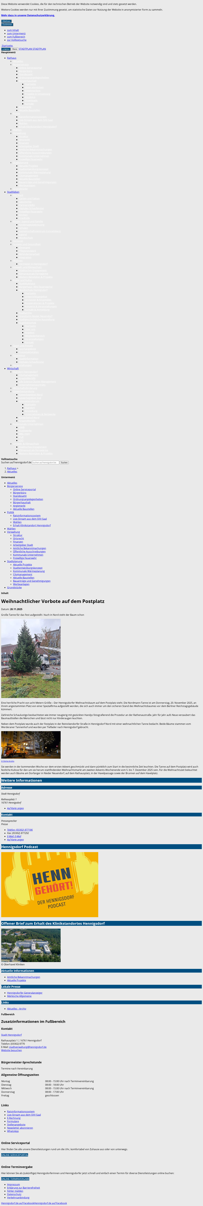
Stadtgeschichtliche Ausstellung (37, 319)
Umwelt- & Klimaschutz (26, 443)
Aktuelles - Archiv (16, 1008)
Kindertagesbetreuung (31, 224)
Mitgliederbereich (35, 335)
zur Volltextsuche (16, 40)
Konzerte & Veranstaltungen (41, 306)
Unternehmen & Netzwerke (40, 414)
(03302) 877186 (20, 829)
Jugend (23, 234)
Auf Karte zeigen (15, 808)
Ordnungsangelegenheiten (34, 77)
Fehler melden (15, 1191)
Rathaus (11, 58)
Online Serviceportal (30, 67)
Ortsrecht (24, 139)
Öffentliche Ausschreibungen (35, 152)
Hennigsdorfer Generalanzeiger (25, 992)
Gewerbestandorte (23, 391)
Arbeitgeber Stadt (29, 146)
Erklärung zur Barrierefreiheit (23, 1187)
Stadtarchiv (25, 313)
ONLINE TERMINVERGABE (15, 1178)
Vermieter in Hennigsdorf (33, 264)
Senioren (18, 241)
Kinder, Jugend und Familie (28, 221)
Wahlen (23, 123)
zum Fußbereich (16, 36)
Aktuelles (18, 61)
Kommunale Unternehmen (34, 156)
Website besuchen (11, 1050)
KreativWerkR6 (27, 378)
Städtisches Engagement (33, 270)
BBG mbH (24, 433)
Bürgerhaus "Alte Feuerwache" (36, 286)
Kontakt (29, 103)
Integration (25, 257)
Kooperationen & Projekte (39, 303)
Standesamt (26, 74)
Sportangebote (27, 348)
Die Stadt (18, 195)
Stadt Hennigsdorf (11, 1034)
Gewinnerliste (32, 90)
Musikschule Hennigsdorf (33, 290)
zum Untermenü (16, 33)
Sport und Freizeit (23, 345)
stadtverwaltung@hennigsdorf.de (28, 1047)
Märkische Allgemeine (19, 996)
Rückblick (30, 97)
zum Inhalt (13, 30)
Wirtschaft (13, 368)
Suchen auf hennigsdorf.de (16, 462)
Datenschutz (14, 1194)
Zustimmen (7, 24)
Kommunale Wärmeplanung (35, 172)
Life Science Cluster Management (37, 381)
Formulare (13, 1121)
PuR (21, 437)
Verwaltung (19, 133)
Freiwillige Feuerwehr (31, 159)
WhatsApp (13, 1131)
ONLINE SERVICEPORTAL (14, 1155)
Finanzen (24, 143)
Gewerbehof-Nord (29, 417)
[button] (31, 659)
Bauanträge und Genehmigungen (37, 182)
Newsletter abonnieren (20, 1127)
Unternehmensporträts (32, 384)
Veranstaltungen (34, 339)
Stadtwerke (25, 430)
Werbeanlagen (27, 185)
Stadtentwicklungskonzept (33, 169)
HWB (22, 427)
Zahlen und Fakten (29, 198)
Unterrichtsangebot (36, 296)
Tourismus (19, 355)
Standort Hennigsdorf (25, 371)
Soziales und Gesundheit (27, 244)
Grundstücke (20, 188)
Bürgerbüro (25, 71)
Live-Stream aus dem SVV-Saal (36, 120)
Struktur (23, 136)
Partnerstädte (27, 205)
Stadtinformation (28, 358)
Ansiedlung (31, 411)
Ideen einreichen (34, 87)
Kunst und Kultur (22, 280)
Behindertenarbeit (29, 254)
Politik (16, 113)
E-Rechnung (14, 1118)
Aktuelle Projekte (28, 165)
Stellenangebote (16, 1124)
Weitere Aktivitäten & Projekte (36, 277)
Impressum (13, 1184)
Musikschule (26, 237)
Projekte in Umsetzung (37, 94)
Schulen (23, 228)
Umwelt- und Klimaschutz (27, 267)
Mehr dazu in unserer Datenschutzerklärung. (28, 15)
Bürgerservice (21, 64)
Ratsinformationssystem (33, 116)
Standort (30, 407)
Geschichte (25, 201)
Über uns (30, 329)
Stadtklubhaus (27, 283)
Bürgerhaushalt (28, 80)
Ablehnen (6, 21)
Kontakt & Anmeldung (37, 309)
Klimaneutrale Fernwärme (33, 273)
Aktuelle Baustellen (29, 110)
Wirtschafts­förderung (25, 388)
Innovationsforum (29, 401)
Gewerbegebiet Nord (31, 394)
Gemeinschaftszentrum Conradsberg (40, 231)
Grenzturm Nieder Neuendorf (35, 316)
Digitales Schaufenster (31, 208)
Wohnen (18, 260)
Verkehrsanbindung (18, 1197)
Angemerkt (25, 107)
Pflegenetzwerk (27, 250)
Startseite (30, 84)
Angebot (29, 332)
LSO (21, 440)
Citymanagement (28, 175)
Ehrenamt (24, 247)
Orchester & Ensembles (38, 299)
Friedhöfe (24, 218)
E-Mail (14, 836)
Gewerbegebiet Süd (30, 398)
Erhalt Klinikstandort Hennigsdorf (38, 126)
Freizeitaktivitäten (29, 352)
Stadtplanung (20, 162)
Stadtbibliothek (27, 322)
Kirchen (23, 214)
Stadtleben (13, 192)
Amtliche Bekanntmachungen (35, 149)
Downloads (31, 100)
